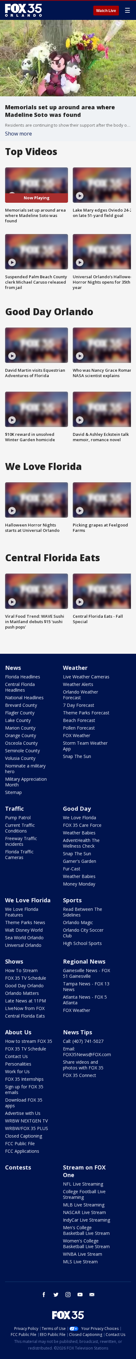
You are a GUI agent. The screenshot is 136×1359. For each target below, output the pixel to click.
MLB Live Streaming (83, 1205)
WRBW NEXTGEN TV (26, 1121)
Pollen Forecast (79, 728)
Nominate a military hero (25, 768)
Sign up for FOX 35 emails (24, 1089)
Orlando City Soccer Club (83, 933)
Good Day (77, 808)
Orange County (20, 735)
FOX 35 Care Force (82, 825)
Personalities (18, 1064)
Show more (18, 133)
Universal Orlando (23, 945)
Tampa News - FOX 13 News (86, 986)
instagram (68, 1295)
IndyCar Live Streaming (86, 1220)
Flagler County (19, 713)
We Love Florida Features (21, 912)
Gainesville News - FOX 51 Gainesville (86, 973)
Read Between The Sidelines (82, 912)
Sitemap (13, 792)
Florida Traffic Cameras (19, 854)
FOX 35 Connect (79, 1075)
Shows (14, 961)
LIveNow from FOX (25, 1008)
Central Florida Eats (25, 1016)
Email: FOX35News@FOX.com (87, 1051)
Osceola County (21, 743)
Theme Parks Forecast (86, 713)
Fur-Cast (71, 869)
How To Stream (21, 970)
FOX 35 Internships (24, 1079)
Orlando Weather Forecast (80, 695)
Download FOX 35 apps (23, 1103)
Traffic (14, 808)
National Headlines (24, 698)
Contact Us (16, 1056)
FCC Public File (20, 1143)
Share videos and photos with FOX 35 (83, 1065)
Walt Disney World (24, 930)
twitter (56, 1295)
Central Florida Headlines (20, 687)
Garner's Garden (79, 861)
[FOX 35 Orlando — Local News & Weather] (23, 10)
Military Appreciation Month (26, 782)
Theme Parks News (25, 922)
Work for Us (17, 1071)
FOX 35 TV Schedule (25, 978)
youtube (80, 1295)
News (13, 667)
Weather (75, 667)
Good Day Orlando (24, 986)
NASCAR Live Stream (84, 1212)
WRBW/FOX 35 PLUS (26, 1128)
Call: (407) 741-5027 (83, 1041)
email (92, 1295)
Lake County (18, 720)
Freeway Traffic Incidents (21, 841)
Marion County (20, 728)
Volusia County (20, 758)
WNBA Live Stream (82, 1254)
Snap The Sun (77, 756)
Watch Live (106, 11)
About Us (18, 1032)
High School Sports (82, 943)
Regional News (84, 961)
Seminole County (22, 751)
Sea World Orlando (24, 938)
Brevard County (21, 705)
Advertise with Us (22, 1113)
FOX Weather (76, 735)
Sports (72, 900)
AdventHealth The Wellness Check (81, 843)
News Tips (77, 1032)
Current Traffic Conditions (20, 828)
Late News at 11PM (25, 1001)
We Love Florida (79, 818)
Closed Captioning (23, 1136)
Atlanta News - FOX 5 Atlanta (85, 1000)
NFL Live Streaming (83, 1184)
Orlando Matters (22, 993)
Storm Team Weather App (85, 746)
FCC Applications (22, 1151)
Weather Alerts (78, 684)
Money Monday (79, 884)
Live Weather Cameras (86, 677)
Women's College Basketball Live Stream (86, 1243)
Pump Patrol (18, 818)
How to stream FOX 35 (28, 1041)
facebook (44, 1295)
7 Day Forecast (78, 705)
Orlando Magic (78, 922)
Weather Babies (79, 833)
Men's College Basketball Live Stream (86, 1230)
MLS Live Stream (80, 1262)
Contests (18, 1167)
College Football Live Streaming (84, 1194)
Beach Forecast (79, 720)
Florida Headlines (22, 677)
